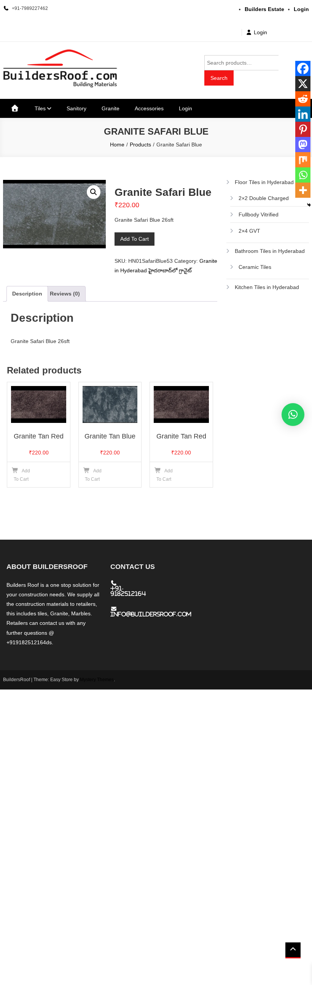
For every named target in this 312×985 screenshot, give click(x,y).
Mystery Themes (97, 679)
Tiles (40, 108)
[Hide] (309, 205)
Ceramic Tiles (255, 267)
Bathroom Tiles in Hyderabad (270, 251)
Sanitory (76, 108)
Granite (110, 108)
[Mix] (302, 159)
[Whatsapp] (302, 175)
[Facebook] (302, 68)
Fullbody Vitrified (259, 214)
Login (260, 32)
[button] (93, 192)
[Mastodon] (302, 144)
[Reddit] (302, 98)
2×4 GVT (249, 231)
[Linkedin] (302, 114)
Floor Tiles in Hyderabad (264, 182)
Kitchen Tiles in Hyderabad (267, 287)
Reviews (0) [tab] (65, 294)
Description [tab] (27, 294)
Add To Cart (134, 239)
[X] (302, 83)
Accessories (149, 108)
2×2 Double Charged (264, 198)
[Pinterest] (302, 129)
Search (219, 78)
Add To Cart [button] (22, 475)
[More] (302, 190)
